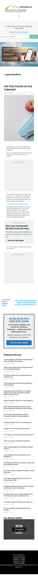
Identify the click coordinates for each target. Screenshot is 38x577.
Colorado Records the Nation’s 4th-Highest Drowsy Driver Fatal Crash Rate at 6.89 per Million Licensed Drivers (17, 392)
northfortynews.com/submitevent (17, 204)
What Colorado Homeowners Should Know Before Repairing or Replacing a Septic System (18, 407)
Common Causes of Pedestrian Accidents (17, 441)
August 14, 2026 (19, 561)
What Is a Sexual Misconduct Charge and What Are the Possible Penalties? (18, 368)
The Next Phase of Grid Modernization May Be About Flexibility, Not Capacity (18, 360)
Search (34, 37)
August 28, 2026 (19, 557)
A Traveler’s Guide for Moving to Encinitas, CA (18, 502)
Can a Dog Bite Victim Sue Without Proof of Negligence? (17, 455)
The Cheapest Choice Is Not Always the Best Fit (19, 435)
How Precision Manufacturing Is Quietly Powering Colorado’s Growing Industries (16, 415)
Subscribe (24, 32)
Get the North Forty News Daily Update (19, 319)
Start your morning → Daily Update (15, 10)
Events (17, 32)
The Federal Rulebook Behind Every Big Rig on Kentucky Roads (18, 384)
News (12, 32)
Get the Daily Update (19, 343)
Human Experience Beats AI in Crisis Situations (18, 400)
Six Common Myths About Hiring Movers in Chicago (17, 509)
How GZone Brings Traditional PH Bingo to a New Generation (19, 471)
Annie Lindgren (9, 93)
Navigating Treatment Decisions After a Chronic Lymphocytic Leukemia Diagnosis (19, 487)
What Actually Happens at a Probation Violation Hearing (18, 447)
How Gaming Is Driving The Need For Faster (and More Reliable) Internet (19, 463)
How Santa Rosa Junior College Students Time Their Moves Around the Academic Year (18, 495)
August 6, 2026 (19, 563)
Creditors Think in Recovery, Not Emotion (17, 428)
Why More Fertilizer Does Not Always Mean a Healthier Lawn (18, 376)
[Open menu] (19, 16)
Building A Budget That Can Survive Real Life (18, 422)
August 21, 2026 (19, 559)
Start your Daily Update (15, 240)
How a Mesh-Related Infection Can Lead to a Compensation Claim (18, 479)
